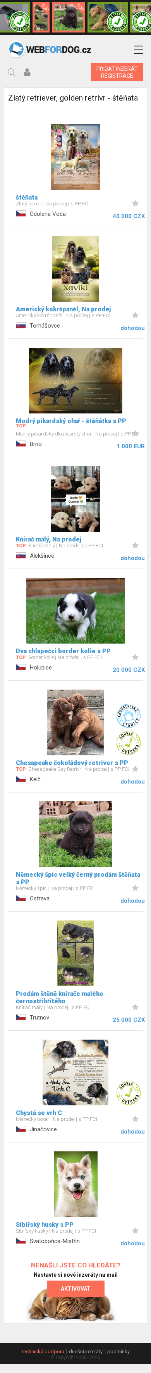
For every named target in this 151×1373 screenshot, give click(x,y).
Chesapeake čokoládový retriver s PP (72, 763)
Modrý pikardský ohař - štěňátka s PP (71, 421)
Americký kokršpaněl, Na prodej (63, 309)
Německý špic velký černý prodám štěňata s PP (78, 878)
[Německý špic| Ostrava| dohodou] (68, 17)
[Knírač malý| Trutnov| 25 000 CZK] (41, 17)
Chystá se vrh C (39, 1113)
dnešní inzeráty (86, 1351)
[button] (138, 50)
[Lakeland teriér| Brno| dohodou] (108, 17)
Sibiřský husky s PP (45, 1224)
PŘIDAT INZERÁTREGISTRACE (117, 72)
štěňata (27, 197)
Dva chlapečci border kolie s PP (63, 651)
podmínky (118, 1351)
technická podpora (43, 1351)
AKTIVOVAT (76, 1289)
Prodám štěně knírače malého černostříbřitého (59, 997)
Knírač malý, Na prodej (48, 539)
